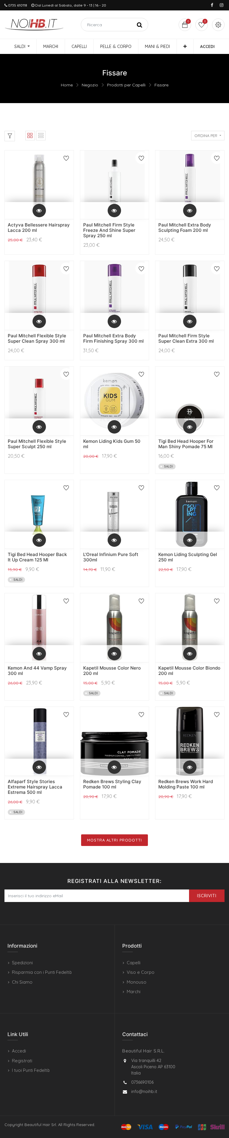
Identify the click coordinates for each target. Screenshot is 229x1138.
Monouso (136, 982)
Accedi (19, 1051)
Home (67, 85)
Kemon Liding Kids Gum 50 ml (111, 443)
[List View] (41, 135)
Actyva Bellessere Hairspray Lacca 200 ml (39, 227)
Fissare (161, 85)
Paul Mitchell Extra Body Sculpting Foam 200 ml (184, 227)
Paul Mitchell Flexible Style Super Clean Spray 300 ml (37, 338)
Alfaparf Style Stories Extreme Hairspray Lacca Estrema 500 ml (35, 787)
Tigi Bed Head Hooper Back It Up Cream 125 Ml (37, 557)
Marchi (133, 991)
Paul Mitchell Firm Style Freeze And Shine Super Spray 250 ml (109, 230)
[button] (185, 46)
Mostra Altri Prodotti (114, 840)
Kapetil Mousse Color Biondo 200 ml (189, 670)
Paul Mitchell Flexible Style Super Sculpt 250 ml (37, 443)
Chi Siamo (22, 982)
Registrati (22, 1061)
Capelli (133, 962)
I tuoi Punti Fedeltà (30, 1070)
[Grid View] (30, 135)
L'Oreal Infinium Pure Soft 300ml (110, 557)
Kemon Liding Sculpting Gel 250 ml (187, 557)
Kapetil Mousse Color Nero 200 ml (112, 670)
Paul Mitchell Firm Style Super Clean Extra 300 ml (186, 338)
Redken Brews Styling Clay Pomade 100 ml (112, 784)
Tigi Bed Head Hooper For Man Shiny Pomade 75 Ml (185, 443)
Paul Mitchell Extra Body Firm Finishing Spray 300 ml (113, 338)
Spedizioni (22, 962)
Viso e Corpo (140, 972)
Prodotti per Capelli (126, 85)
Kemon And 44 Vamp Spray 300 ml (37, 670)
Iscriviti (206, 895)
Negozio (90, 85)
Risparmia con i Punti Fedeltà (42, 972)
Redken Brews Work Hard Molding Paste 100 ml (185, 784)
